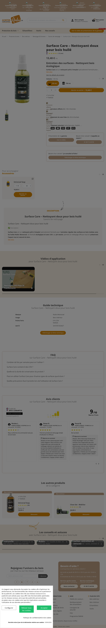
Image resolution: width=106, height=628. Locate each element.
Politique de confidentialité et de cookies (37, 618)
